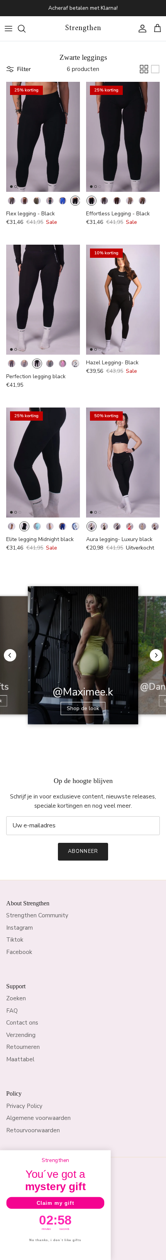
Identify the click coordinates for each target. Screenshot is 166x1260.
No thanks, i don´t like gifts (55, 1240)
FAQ (12, 1011)
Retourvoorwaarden (33, 1130)
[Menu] (8, 28)
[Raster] (144, 69)
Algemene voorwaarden (38, 1118)
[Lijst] (155, 69)
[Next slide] (156, 655)
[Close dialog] (105, 1154)
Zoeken (16, 998)
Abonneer (83, 851)
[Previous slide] (10, 655)
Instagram (19, 928)
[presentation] (76, 363)
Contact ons (22, 1023)
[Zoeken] (25, 28)
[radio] (12, 201)
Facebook (19, 952)
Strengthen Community (37, 915)
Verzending (21, 1035)
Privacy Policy (24, 1106)
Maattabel (20, 1059)
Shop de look (83, 708)
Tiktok (14, 940)
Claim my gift (56, 1203)
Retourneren (23, 1047)
